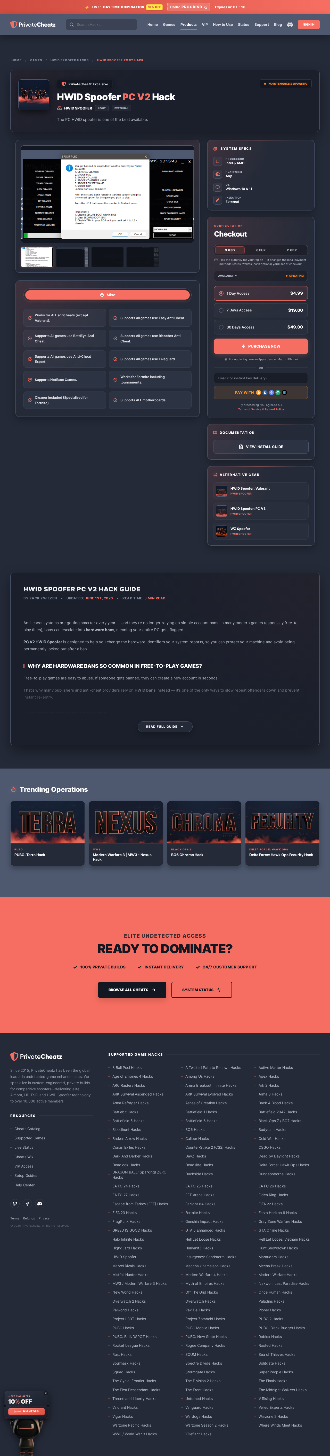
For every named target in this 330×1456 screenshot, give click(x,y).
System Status (197, 990)
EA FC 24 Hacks (125, 1186)
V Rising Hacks (271, 1398)
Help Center (24, 1185)
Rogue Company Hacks (205, 1345)
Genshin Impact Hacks (204, 1221)
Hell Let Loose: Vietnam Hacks (284, 1239)
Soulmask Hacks (126, 1363)
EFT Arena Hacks (199, 1195)
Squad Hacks (123, 1372)
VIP (205, 24)
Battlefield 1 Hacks (201, 1112)
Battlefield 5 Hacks (128, 1120)
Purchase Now (264, 346)
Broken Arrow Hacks (129, 1138)
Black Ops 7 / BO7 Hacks (280, 1120)
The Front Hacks (199, 1390)
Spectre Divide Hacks (203, 1363)
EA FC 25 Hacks (198, 1186)
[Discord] (290, 24)
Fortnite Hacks (197, 1212)
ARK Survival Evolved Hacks (209, 1094)
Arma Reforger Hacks (130, 1103)
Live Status (23, 1147)
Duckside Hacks (199, 1174)
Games (169, 24)
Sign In (309, 24)
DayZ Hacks (195, 1156)
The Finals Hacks (273, 1381)
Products (188, 24)
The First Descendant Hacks (136, 1390)
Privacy (44, 1218)
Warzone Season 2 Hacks (206, 1425)
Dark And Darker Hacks (132, 1156)
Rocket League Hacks (131, 1345)
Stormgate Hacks (200, 1372)
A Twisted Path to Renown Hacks (213, 1067)
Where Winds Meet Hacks (280, 1425)
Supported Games (29, 1138)
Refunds (29, 1218)
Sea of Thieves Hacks (277, 1354)
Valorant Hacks (125, 1407)
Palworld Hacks (125, 1310)
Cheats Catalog (27, 1128)
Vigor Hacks (122, 1416)
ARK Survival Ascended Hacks (137, 1094)
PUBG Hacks (123, 1328)
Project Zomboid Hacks (205, 1319)
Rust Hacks (121, 1354)
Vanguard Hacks (199, 1407)
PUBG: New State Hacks (206, 1336)
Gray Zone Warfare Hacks (280, 1221)
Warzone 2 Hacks (273, 1416)
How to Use (223, 24)
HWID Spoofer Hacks (70, 60)
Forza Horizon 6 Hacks (278, 1212)
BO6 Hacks (194, 1129)
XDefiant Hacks (198, 1434)
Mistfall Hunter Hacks (130, 1274)
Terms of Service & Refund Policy (261, 409)
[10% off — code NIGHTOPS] (26, 1405)
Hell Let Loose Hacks (203, 1239)
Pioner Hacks (270, 1310)
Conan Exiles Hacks (128, 1147)
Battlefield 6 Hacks (201, 1120)
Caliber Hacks (197, 1138)
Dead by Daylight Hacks (279, 1156)
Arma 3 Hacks (270, 1094)
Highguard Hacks (127, 1248)
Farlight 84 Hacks (200, 1204)
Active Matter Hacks (276, 1067)
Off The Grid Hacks (201, 1292)
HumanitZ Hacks (199, 1248)
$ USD (230, 250)
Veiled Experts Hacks (276, 1407)
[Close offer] (46, 1393)
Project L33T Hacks (129, 1319)
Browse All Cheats (128, 990)
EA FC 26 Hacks (272, 1186)
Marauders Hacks (273, 1257)
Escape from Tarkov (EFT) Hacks (140, 1204)
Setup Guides (25, 1175)
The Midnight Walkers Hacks (283, 1390)
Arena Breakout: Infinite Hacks (210, 1085)
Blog (278, 24)
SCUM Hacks (196, 1354)
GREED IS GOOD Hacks (132, 1230)
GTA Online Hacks (274, 1230)
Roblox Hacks (270, 1336)
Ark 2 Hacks (269, 1085)
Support (261, 24)
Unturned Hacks (199, 1398)
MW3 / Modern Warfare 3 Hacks (139, 1283)
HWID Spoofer (124, 1257)
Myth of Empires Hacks (204, 1283)
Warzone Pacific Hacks (131, 1425)
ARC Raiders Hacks (128, 1085)
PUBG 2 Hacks (271, 1319)
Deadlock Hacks (126, 1165)
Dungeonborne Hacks (277, 1174)
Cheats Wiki (24, 1157)
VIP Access (23, 1166)
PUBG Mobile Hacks (202, 1328)
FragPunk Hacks (126, 1221)
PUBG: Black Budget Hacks (282, 1328)
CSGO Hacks (269, 1147)
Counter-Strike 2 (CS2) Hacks (210, 1147)
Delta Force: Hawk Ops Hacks (284, 1165)
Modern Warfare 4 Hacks (206, 1274)
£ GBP (292, 250)
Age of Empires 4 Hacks (132, 1076)
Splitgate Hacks (272, 1363)
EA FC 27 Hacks (125, 1195)
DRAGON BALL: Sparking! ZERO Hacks (139, 1174)
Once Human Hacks (275, 1292)
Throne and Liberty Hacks (134, 1398)
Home (152, 24)
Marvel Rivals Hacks (129, 1266)
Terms (14, 1218)
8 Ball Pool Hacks (127, 1067)
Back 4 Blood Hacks (276, 1103)
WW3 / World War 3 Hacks (134, 1434)
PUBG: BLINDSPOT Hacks (134, 1336)
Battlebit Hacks (125, 1112)
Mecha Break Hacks (275, 1266)
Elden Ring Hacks (273, 1195)
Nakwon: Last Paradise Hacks (284, 1283)
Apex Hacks (269, 1076)
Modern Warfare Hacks (278, 1274)
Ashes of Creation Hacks (206, 1103)
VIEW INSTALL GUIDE (264, 446)
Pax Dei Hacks (197, 1310)
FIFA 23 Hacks (124, 1212)
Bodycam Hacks (272, 1129)
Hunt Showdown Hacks (278, 1248)
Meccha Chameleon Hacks (207, 1266)
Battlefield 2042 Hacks (278, 1112)
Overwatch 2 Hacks (129, 1301)
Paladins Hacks (271, 1301)
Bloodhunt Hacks (126, 1129)
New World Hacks (127, 1292)
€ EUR (261, 250)
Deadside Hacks (199, 1165)
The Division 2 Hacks (202, 1381)
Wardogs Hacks (198, 1416)
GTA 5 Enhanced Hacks (205, 1230)
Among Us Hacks (199, 1076)
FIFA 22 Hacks (271, 1204)
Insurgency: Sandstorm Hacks (210, 1257)
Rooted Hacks (270, 1345)
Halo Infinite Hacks (128, 1239)
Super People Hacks (276, 1372)
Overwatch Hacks (200, 1301)
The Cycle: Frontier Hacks (134, 1381)
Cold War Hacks (272, 1138)
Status (243, 24)
